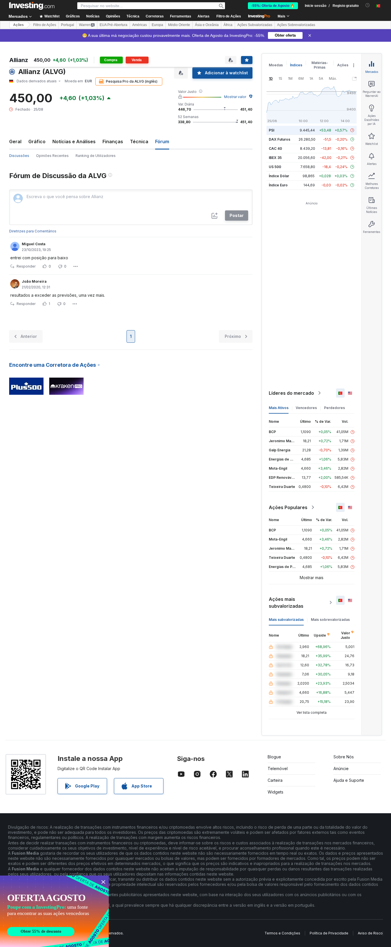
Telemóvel (278, 768)
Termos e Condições (282, 933)
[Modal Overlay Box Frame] (54, 911)
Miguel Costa (34, 244)
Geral (15, 141)
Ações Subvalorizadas (254, 25)
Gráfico (37, 141)
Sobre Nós (343, 756)
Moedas (276, 65)
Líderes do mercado (291, 393)
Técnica (139, 141)
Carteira (275, 780)
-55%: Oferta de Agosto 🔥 (273, 6)
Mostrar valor (235, 97)
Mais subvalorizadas (286, 619)
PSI (271, 130)
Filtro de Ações (228, 16)
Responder (26, 266)
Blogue (274, 756)
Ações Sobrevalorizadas (296, 25)
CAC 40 (275, 148)
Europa (157, 25)
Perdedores (334, 408)
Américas (139, 25)
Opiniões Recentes (52, 155)
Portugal (67, 25)
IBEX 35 (275, 157)
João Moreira (34, 281)
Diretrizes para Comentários (32, 231)
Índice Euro (278, 185)
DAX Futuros (279, 139)
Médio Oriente (179, 25)
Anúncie (341, 768)
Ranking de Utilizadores (96, 155)
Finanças (112, 141)
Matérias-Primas (319, 65)
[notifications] (367, 5)
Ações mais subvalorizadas (286, 602)
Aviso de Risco (370, 933)
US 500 (275, 167)
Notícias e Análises (74, 141)
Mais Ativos (279, 408)
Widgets (275, 792)
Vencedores (306, 408)
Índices (296, 65)
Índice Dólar (279, 176)
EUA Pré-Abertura (113, 25)
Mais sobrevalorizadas (330, 619)
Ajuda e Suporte (348, 780)
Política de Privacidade (329, 933)
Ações (18, 25)
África (228, 25)
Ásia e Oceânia (207, 25)
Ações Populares (288, 507)
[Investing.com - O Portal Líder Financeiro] (31, 6)
